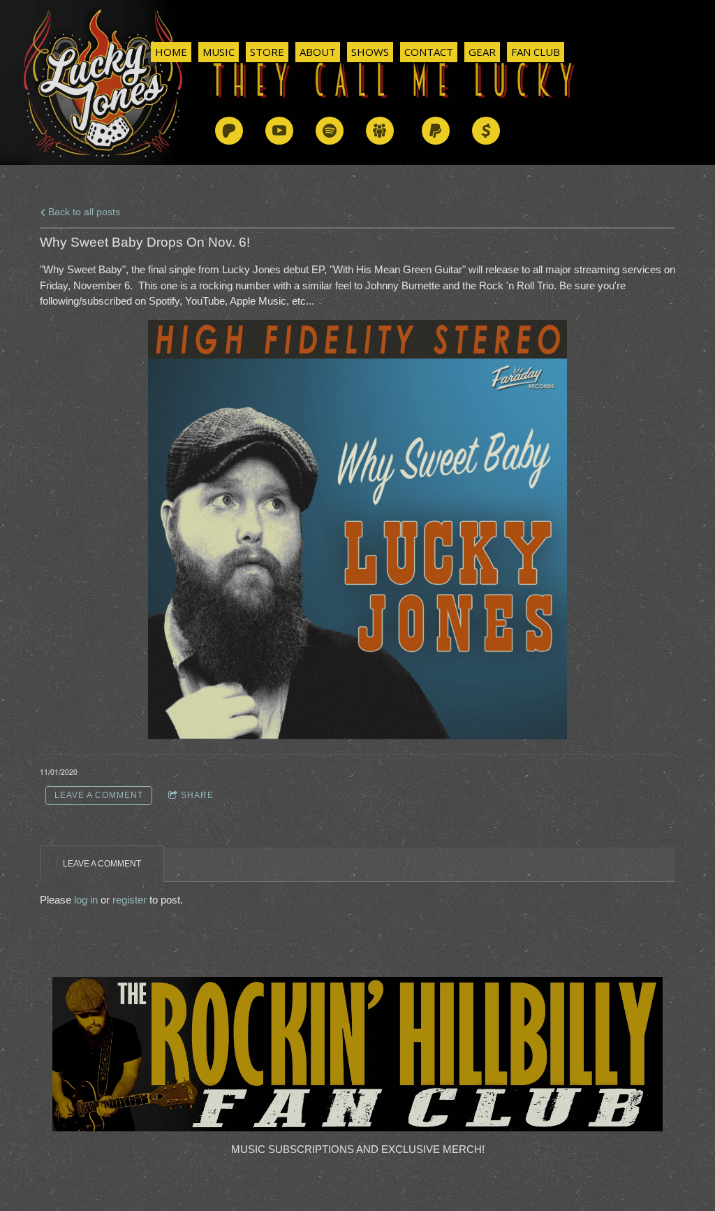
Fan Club (535, 52)
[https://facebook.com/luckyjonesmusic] (380, 131)
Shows (370, 52)
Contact (428, 52)
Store (267, 52)
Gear (482, 52)
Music (218, 52)
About (318, 52)
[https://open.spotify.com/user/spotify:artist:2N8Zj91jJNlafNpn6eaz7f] (330, 131)
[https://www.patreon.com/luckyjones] (229, 131)
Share (197, 795)
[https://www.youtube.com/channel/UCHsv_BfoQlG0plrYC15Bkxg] (279, 131)
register (129, 900)
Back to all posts (82, 212)
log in (86, 900)
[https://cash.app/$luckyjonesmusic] (486, 131)
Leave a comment (98, 795)
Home (171, 52)
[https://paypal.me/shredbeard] (436, 131)
